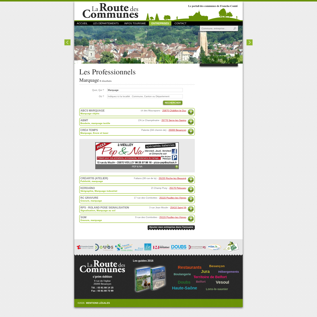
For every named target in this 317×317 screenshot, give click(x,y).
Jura (205, 271)
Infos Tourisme (135, 23)
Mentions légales (98, 303)
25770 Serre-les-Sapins (173, 120)
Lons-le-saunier (217, 289)
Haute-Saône (184, 288)
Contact (180, 23)
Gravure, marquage (91, 200)
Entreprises (160, 23)
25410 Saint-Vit (178, 207)
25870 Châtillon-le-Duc (174, 110)
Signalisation (87, 210)
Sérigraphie (86, 191)
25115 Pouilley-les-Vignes (172, 197)
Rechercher (173, 102)
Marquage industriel (106, 191)
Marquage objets (89, 113)
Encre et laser (100, 133)
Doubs (184, 282)
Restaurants (190, 267)
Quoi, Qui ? (98, 90)
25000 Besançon (177, 130)
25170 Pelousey (177, 188)
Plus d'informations (191, 112)
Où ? (101, 96)
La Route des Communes (110, 10)
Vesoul (222, 282)
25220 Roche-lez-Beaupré (172, 178)
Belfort (201, 281)
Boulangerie (182, 274)
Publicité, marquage (91, 181)
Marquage (86, 133)
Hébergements (228, 271)
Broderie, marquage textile (95, 123)
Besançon (217, 266)
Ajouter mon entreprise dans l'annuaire (171, 227)
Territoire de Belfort (210, 277)
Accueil (82, 23)
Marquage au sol (106, 210)
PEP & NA (137, 166)
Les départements (106, 23)
